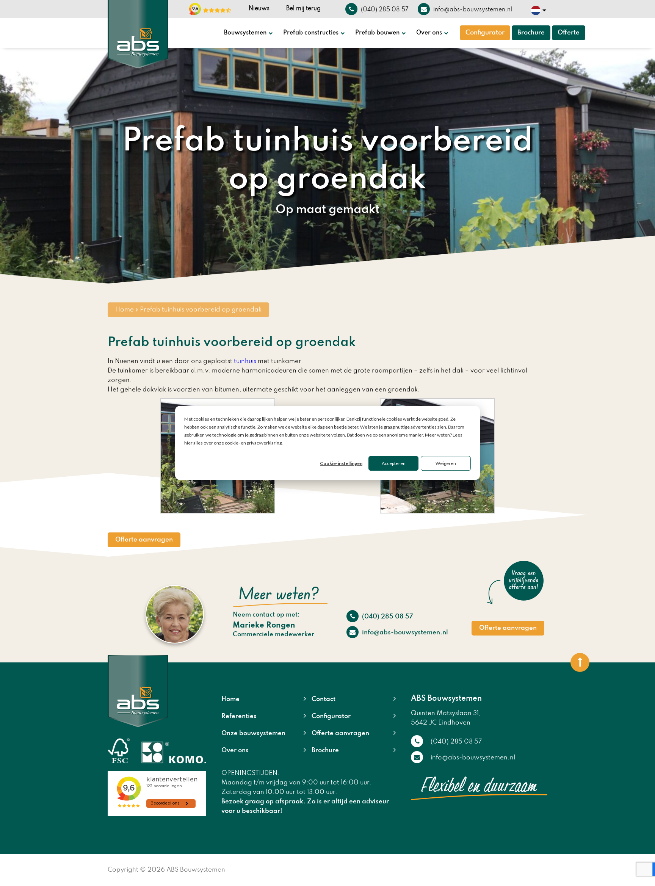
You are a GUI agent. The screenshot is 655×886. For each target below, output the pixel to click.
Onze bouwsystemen (253, 733)
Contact (323, 699)
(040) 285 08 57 (386, 617)
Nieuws (259, 9)
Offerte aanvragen (144, 540)
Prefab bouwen (377, 33)
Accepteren (394, 463)
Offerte (569, 33)
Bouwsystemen (245, 33)
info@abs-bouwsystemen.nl (404, 632)
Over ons (429, 33)
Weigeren (446, 463)
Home (124, 310)
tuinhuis (245, 361)
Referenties (239, 716)
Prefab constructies (310, 33)
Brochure (531, 33)
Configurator (485, 33)
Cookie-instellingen (341, 463)
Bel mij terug (303, 9)
